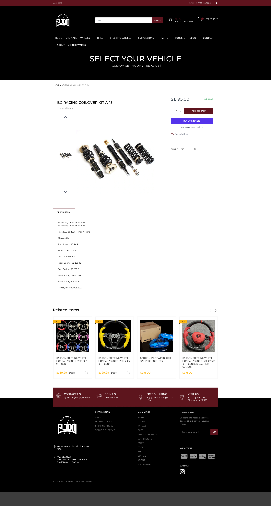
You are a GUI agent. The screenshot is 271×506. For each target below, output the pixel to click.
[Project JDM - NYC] (63, 20)
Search (157, 20)
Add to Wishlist (181, 134)
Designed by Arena (84, 481)
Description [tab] (64, 212)
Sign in (177, 21)
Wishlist (57, 3)
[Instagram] (182, 471)
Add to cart (199, 111)
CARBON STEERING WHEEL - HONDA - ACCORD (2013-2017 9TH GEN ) (72, 361)
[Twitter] (182, 149)
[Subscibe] (214, 432)
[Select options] (86, 373)
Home (56, 85)
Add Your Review (65, 108)
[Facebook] (189, 149)
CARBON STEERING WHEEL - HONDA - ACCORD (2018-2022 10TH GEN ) (114, 361)
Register (188, 21)
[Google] (195, 149)
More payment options (192, 127)
